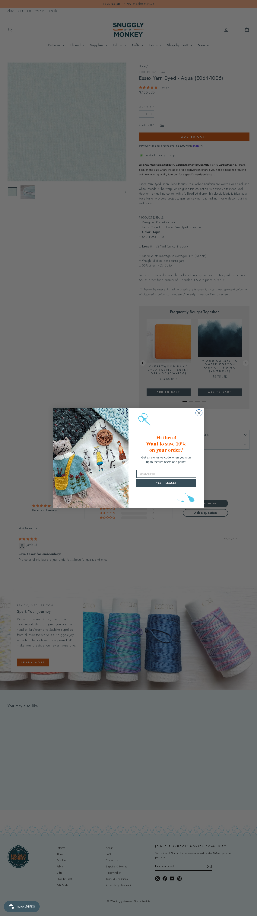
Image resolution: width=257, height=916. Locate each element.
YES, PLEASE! (166, 483)
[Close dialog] (199, 413)
